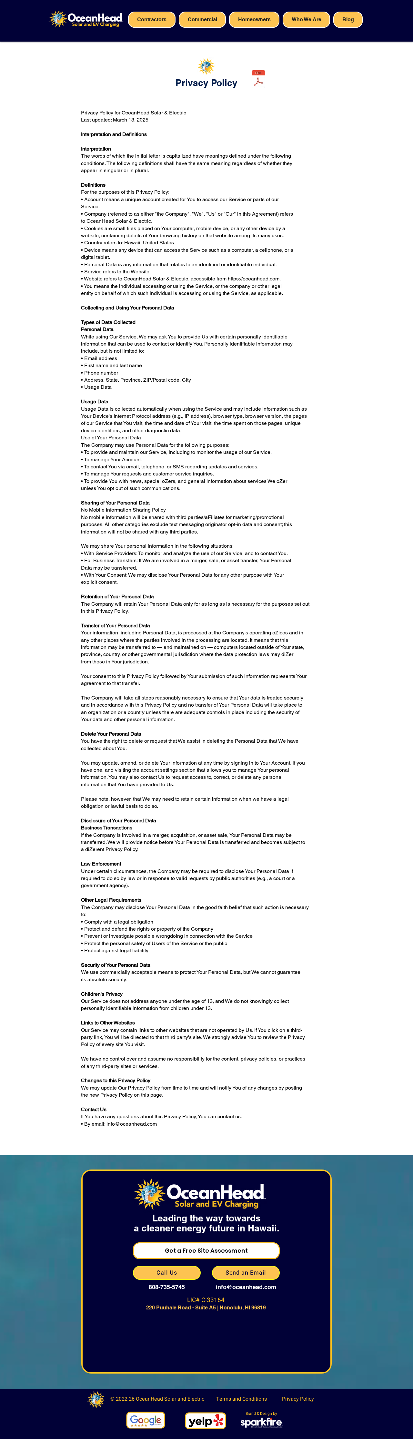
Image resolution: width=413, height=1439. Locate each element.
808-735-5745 (167, 1287)
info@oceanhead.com (246, 1287)
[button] (202, 20)
